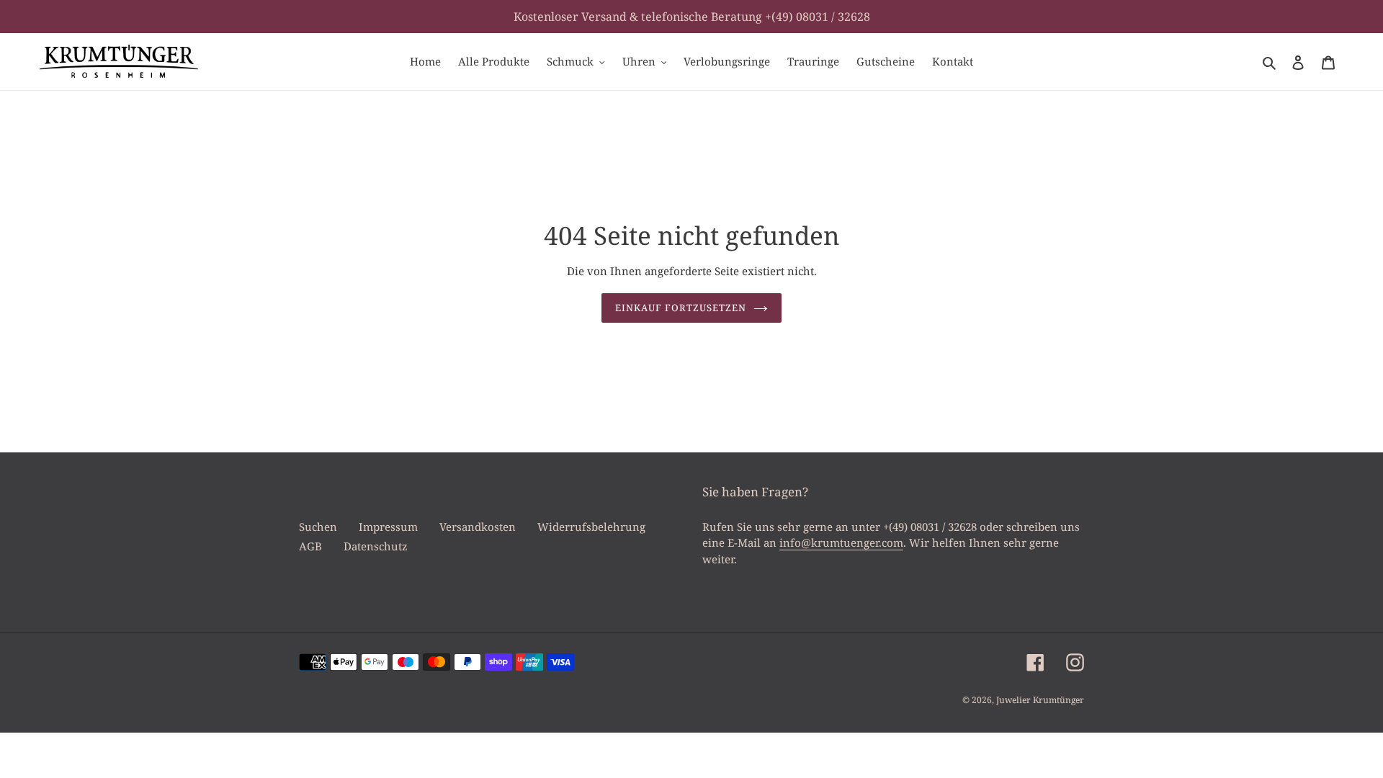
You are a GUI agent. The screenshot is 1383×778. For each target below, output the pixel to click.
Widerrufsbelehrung (591, 526)
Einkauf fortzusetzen (681, 307)
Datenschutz (376, 546)
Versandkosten (477, 526)
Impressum (388, 526)
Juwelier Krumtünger (1040, 700)
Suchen (318, 526)
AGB (310, 546)
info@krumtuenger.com (841, 542)
